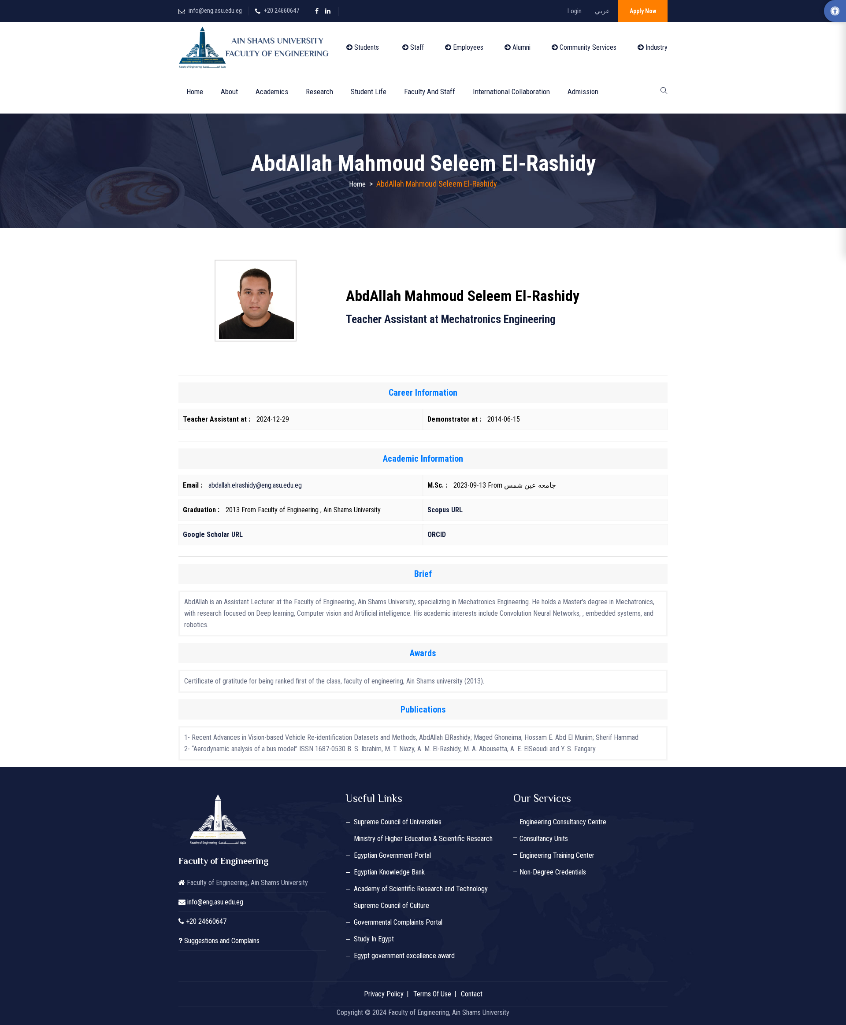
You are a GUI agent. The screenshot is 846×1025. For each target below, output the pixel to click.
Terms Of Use (432, 994)
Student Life (368, 91)
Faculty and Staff (429, 91)
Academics (272, 91)
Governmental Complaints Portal (398, 922)
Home (194, 91)
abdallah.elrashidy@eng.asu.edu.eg (255, 485)
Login (575, 11)
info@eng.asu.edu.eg (215, 11)
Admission (583, 91)
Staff (416, 47)
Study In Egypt (374, 939)
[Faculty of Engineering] (255, 48)
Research (319, 91)
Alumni (521, 47)
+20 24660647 (281, 11)
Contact (471, 994)
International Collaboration (511, 91)
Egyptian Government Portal (392, 855)
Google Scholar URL (213, 534)
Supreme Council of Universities (398, 822)
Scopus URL (445, 510)
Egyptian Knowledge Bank (389, 872)
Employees (467, 47)
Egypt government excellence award (404, 956)
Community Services (587, 47)
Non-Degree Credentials (552, 872)
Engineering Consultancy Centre (562, 822)
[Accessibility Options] (835, 11)
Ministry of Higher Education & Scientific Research (423, 838)
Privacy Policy (384, 994)
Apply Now (643, 11)
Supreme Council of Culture (391, 905)
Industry (656, 47)
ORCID (436, 534)
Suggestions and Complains (222, 941)
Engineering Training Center (556, 855)
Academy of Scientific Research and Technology (421, 889)
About (229, 91)
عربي (602, 11)
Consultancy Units (543, 838)
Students (365, 47)
